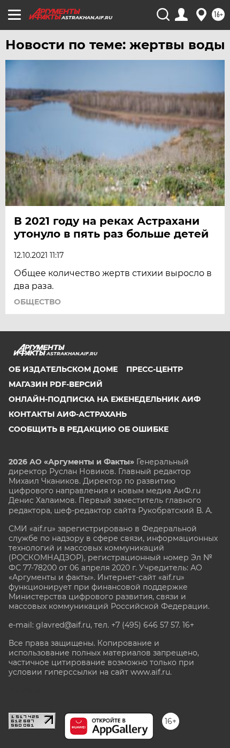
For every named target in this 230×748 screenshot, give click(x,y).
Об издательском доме (63, 369)
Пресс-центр (154, 369)
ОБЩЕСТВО (37, 302)
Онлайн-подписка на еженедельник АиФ (105, 399)
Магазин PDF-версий (56, 384)
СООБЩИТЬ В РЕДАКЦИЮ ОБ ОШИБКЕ (88, 429)
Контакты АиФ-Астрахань (68, 414)
